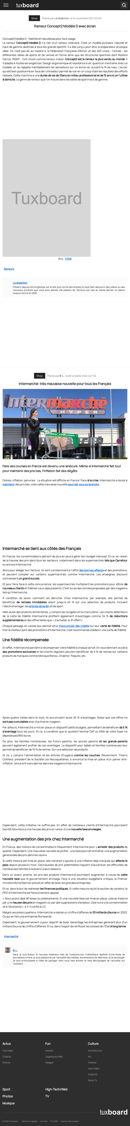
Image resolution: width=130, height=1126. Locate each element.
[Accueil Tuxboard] (22, 5)
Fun (48, 1043)
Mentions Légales (29, 1121)
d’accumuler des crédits (74, 626)
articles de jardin (39, 606)
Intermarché (11, 936)
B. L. (62, 376)
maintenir (9, 484)
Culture (93, 1043)
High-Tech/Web (56, 1089)
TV (47, 1096)
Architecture (95, 1050)
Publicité (92, 1074)
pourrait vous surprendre (83, 484)
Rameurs (9, 269)
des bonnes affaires (91, 570)
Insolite (49, 1050)
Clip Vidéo (8, 1050)
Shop (34, 18)
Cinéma (7, 1056)
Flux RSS (54, 1121)
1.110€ (68, 259)
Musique (9, 1103)
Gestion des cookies (69, 1121)
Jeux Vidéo (93, 1068)
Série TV (92, 1080)
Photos (6, 1062)
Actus (7, 1043)
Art (89, 1056)
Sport (6, 1089)
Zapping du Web (54, 1056)
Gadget (49, 1062)
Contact (43, 1121)
